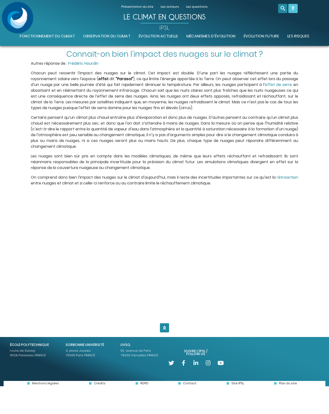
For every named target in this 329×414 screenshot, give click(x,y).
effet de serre (278, 84)
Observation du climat (107, 36)
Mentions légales (45, 383)
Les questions (197, 7)
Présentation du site (137, 7)
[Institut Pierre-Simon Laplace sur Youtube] (220, 363)
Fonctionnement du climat (47, 36)
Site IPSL (237, 383)
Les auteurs (170, 7)
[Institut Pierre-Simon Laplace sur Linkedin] (196, 363)
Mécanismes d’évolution (211, 36)
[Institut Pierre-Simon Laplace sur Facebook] (184, 363)
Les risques (298, 36)
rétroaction (287, 177)
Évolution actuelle (158, 36)
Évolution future (261, 36)
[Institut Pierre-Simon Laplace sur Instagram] (208, 363)
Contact (190, 383)
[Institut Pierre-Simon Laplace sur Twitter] (171, 363)
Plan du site (288, 383)
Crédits (99, 383)
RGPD (144, 383)
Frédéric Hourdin (83, 63)
